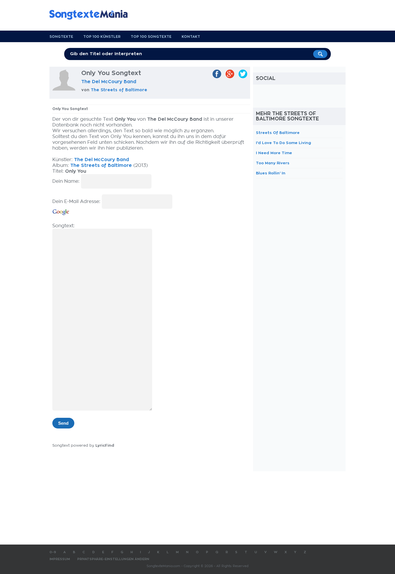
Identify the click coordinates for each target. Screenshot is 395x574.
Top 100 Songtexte (151, 36)
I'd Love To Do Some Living (283, 143)
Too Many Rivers (272, 163)
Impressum (59, 559)
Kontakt (191, 36)
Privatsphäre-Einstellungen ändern (113, 559)
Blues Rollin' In (270, 173)
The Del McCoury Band (108, 81)
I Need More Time (274, 153)
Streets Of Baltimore (278, 133)
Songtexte (61, 36)
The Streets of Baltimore (119, 90)
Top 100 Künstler (102, 36)
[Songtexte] (91, 15)
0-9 (52, 552)
